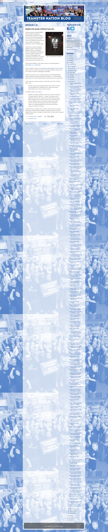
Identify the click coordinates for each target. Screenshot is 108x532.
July (70, 75)
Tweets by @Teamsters (71, 32)
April (71, 81)
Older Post (60, 124)
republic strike (31, 118)
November (72, 66)
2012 (69, 515)
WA (35, 118)
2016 (69, 56)
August (71, 72)
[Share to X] (50, 116)
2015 (69, 58)
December (72, 64)
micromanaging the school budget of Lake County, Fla (50, 68)
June (71, 77)
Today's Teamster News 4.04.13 (76, 482)
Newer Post (28, 124)
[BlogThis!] (49, 116)
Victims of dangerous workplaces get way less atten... (75, 171)
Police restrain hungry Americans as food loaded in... (75, 446)
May (71, 79)
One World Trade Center (74, 96)
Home (45, 124)
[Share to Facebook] (52, 116)
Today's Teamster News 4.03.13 (76, 494)
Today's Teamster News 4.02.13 (76, 496)
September (72, 70)
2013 (69, 62)
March (71, 508)
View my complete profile (72, 49)
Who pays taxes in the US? (75, 443)
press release (38, 91)
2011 (69, 518)
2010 (69, 520)
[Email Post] (45, 116)
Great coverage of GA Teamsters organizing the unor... (75, 336)
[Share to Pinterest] (53, 116)
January (71, 513)
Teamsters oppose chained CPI (76, 459)
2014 (69, 60)
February (72, 511)
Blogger (61, 526)
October (71, 68)
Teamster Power (71, 38)
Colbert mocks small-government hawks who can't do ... (75, 150)
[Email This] (47, 116)
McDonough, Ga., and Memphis (33, 65)
